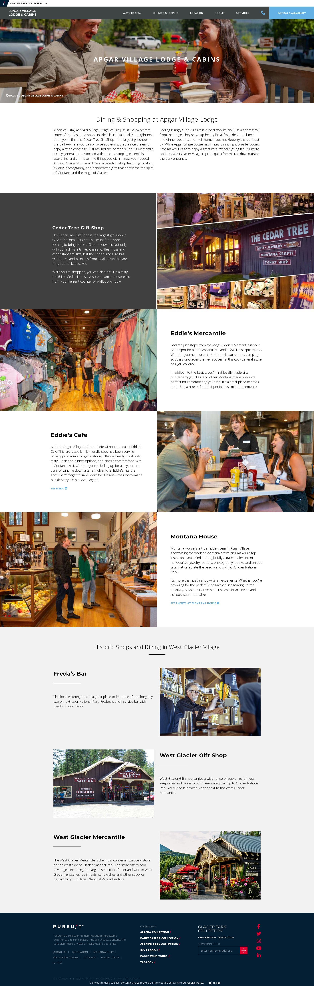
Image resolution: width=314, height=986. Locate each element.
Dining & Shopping (165, 12)
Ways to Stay (132, 12)
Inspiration (80, 951)
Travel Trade (110, 957)
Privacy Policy (83, 978)
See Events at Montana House (193, 603)
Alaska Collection (154, 932)
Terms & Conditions (128, 978)
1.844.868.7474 (207, 937)
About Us (59, 951)
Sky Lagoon (149, 950)
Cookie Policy (195, 982)
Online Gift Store (66, 957)
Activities (242, 12)
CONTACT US (226, 937)
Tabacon (147, 962)
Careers (90, 957)
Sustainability (103, 951)
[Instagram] (258, 940)
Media (57, 962)
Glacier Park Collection (159, 944)
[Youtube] (258, 948)
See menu (57, 488)
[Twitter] (258, 933)
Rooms (219, 12)
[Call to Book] (263, 13)
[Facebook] (258, 926)
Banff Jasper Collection (159, 938)
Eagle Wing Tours (154, 956)
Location (196, 12)
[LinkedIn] (258, 955)
